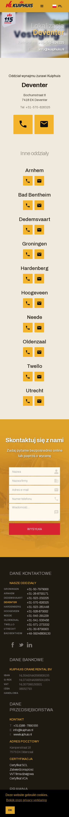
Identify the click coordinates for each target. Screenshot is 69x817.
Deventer (10, 602)
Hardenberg (12, 606)
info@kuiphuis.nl (51, 49)
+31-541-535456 (38, 620)
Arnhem (9, 593)
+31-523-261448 (38, 607)
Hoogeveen (11, 611)
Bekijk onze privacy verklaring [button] (26, 800)
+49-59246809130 (38, 633)
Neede (8, 615)
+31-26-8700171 (37, 593)
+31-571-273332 (38, 624)
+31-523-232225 (38, 598)
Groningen (11, 589)
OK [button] (10, 810)
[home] (18, 6)
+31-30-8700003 (38, 629)
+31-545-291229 (37, 615)
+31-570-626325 (51, 43)
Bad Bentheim (13, 633)
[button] (42, 6)
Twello (9, 624)
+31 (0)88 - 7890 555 (25, 725)
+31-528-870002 (37, 611)
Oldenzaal (11, 620)
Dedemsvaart (13, 598)
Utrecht (10, 629)
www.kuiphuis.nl (22, 734)
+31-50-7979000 (37, 589)
